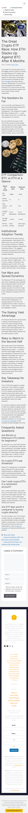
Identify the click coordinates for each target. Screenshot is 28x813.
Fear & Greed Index (14, 669)
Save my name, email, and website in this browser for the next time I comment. (14, 589)
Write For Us (14, 703)
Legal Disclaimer (14, 698)
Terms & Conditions (14, 700)
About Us (14, 692)
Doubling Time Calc (14, 671)
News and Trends (9, 535)
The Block (8, 81)
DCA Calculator (14, 654)
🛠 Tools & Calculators (9, 12)
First (14, 740)
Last (14, 746)
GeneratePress (15, 790)
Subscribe (14, 750)
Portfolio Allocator (14, 665)
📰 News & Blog (7, 14)
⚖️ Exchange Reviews (16, 7)
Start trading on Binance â (14, 810)
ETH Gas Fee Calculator (14, 663)
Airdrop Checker (14, 658)
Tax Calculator (14, 656)
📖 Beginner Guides (8, 10)
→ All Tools (14, 680)
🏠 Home (4, 7)
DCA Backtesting (14, 678)
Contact (14, 705)
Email (14, 725)
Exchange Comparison (14, 673)
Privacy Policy (14, 695)
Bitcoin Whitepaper (14, 675)
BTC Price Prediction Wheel (14, 660)
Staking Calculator (14, 667)
